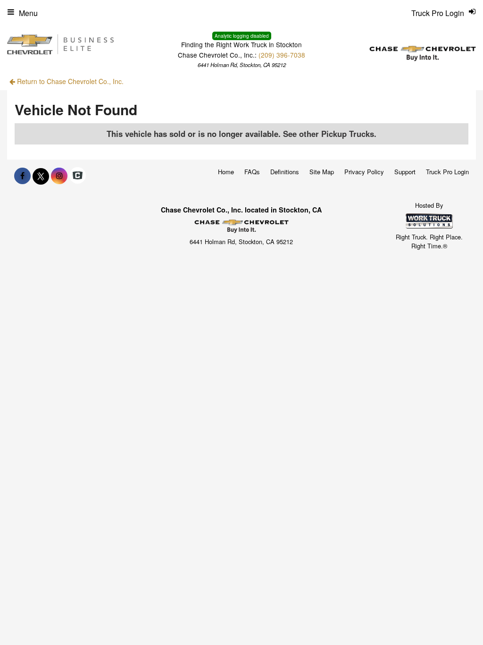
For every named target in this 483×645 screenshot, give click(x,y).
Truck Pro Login (447, 171)
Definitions (284, 171)
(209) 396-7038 (281, 54)
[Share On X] (41, 175)
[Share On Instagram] (59, 175)
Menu (28, 13)
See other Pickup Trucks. (329, 133)
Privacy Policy (364, 171)
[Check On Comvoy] (77, 175)
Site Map (321, 171)
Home (226, 171)
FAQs (252, 171)
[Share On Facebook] (22, 175)
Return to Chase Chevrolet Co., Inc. (69, 81)
